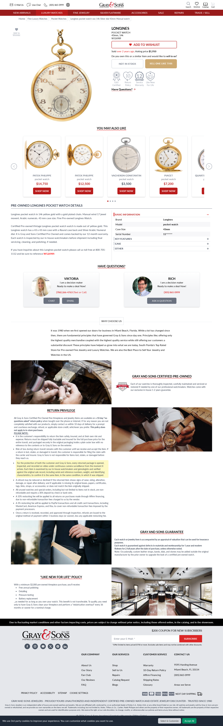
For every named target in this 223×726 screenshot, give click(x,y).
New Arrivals (21, 12)
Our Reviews (88, 680)
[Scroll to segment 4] (115, 201)
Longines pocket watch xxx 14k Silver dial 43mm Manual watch (100, 18)
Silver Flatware (110, 12)
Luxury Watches (52, 12)
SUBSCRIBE (190, 638)
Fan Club (86, 675)
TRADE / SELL (202, 12)
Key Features (123, 238)
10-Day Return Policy (154, 670)
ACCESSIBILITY (47, 692)
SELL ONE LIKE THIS (161, 63)
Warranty (148, 665)
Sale (161, 12)
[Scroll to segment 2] (110, 201)
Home (22, 18)
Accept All (189, 720)
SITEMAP (62, 692)
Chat (51, 300)
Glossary (147, 684)
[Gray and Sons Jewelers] (111, 4)
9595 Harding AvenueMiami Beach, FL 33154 (186, 667)
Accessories (139, 12)
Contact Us (182, 654)
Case (118, 243)
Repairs (179, 12)
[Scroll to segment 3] (112, 201)
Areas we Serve (182, 684)
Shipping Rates (151, 680)
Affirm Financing (152, 675)
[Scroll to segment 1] (107, 201)
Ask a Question (162, 300)
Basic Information (127, 214)
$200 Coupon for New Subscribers (177, 630)
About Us (86, 665)
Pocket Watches (58, 18)
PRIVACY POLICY (29, 692)
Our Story (86, 670)
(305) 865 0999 (182, 675)
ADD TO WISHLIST (146, 45)
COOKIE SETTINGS (79, 692)
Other (119, 248)
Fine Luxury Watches (37, 18)
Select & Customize (169, 720)
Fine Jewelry (81, 12)
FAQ (83, 684)
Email (70, 300)
